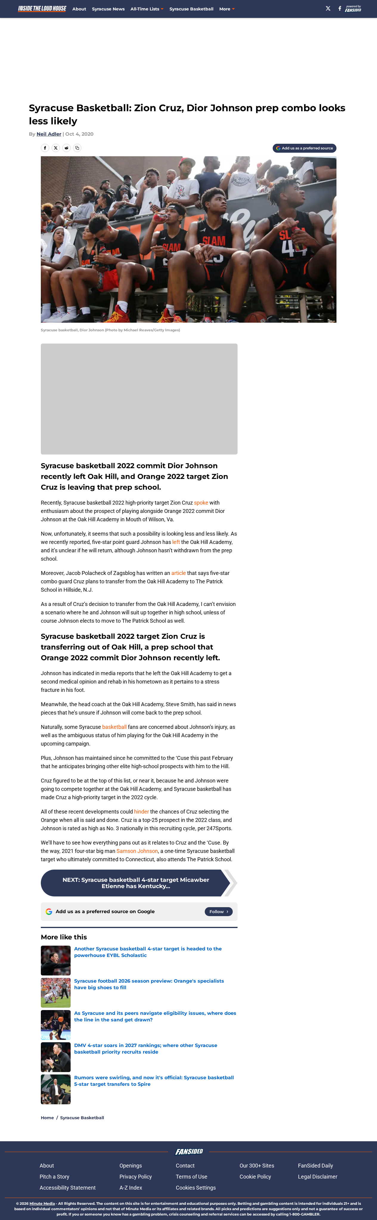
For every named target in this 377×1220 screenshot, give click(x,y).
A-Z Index (131, 1188)
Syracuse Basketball (191, 9)
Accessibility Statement (68, 1188)
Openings (131, 1165)
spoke (201, 503)
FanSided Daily (315, 1165)
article (178, 573)
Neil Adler (49, 134)
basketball (114, 727)
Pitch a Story (54, 1176)
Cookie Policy (255, 1176)
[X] (328, 8)
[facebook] (340, 8)
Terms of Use (191, 1176)
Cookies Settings (196, 1188)
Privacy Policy (136, 1176)
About (79, 9)
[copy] (77, 148)
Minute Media (42, 1203)
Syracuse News (108, 9)
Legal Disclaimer (317, 1176)
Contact (185, 1165)
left (176, 542)
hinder (141, 811)
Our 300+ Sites (257, 1165)
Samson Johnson (137, 851)
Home (47, 1117)
